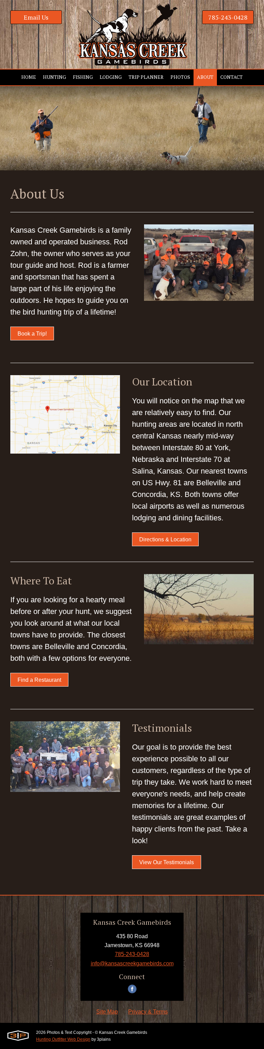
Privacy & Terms (148, 1012)
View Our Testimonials (166, 862)
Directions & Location (165, 539)
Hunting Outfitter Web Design (63, 1039)
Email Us (36, 17)
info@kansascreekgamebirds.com (132, 963)
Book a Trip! (32, 334)
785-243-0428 (228, 17)
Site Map (107, 1012)
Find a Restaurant (39, 680)
